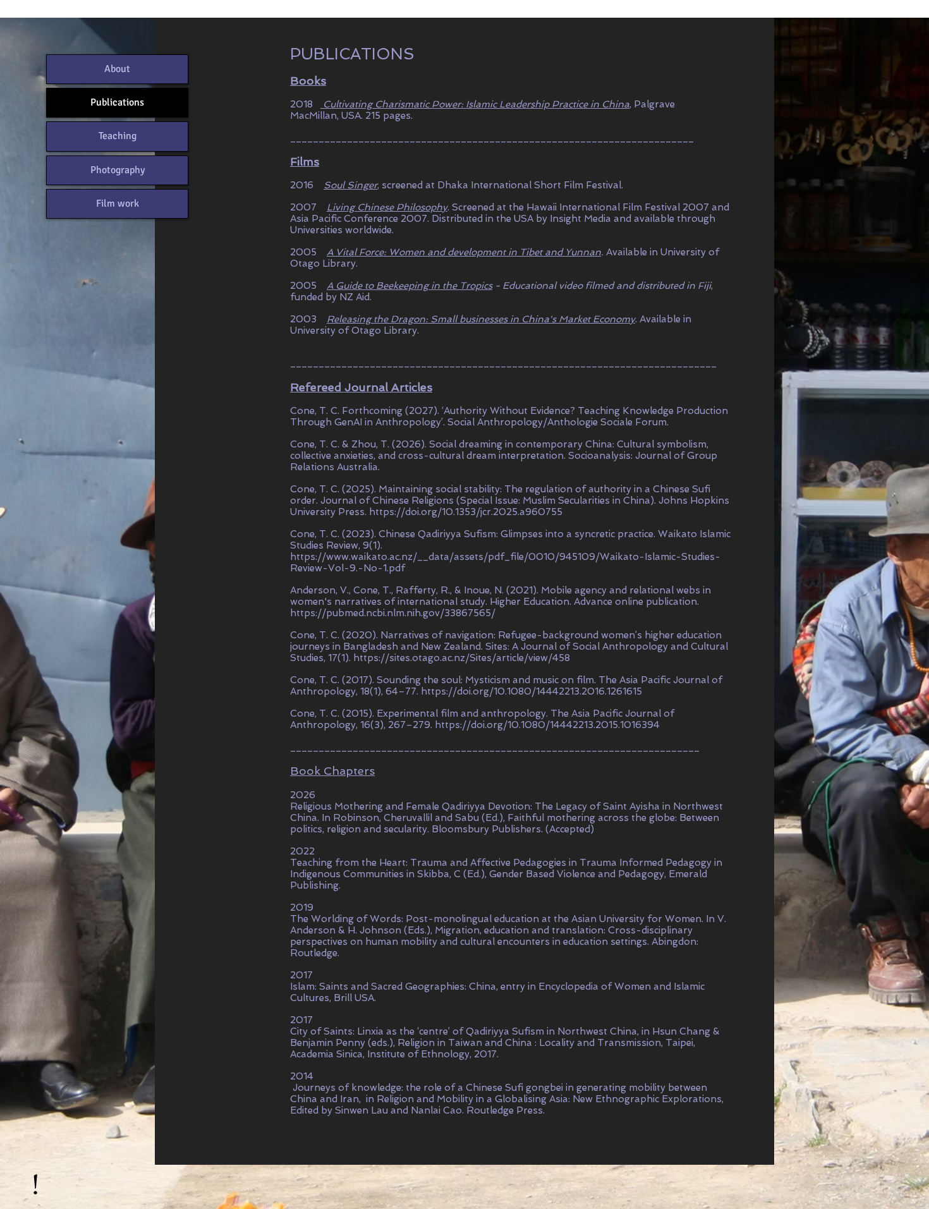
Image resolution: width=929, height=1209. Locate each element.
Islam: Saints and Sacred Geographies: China (393, 986)
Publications (117, 102)
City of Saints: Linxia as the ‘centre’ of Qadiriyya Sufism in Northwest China (463, 1031)
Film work (117, 203)
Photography (117, 170)
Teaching (118, 136)
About (117, 69)
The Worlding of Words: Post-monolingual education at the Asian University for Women (495, 919)
